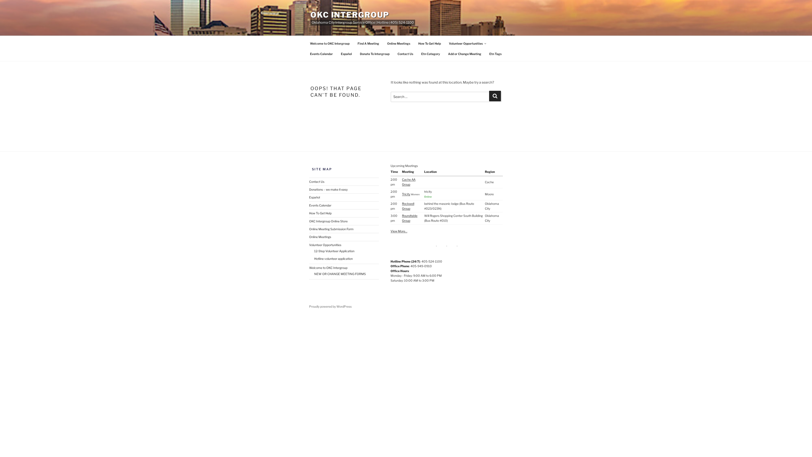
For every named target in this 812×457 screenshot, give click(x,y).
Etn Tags (495, 54)
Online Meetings (398, 43)
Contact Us (405, 54)
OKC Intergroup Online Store (328, 221)
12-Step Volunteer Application (334, 251)
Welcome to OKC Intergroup (330, 43)
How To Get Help (429, 43)
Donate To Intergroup (375, 54)
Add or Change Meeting (464, 54)
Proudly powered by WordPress (330, 306)
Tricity (406, 194)
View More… (399, 231)
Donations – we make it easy (328, 189)
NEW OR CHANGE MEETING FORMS (340, 274)
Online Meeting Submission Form (331, 229)
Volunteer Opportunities (466, 43)
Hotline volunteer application (333, 258)
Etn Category (430, 54)
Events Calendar (321, 54)
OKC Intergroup (349, 14)
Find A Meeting (368, 43)
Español (346, 54)
